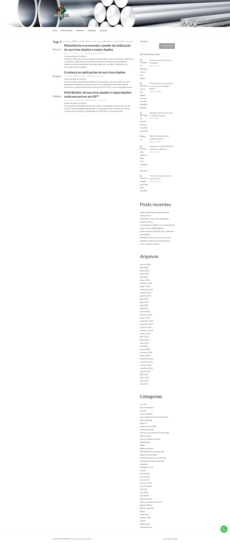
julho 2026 (144, 268)
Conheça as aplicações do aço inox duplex (95, 72)
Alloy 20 (143, 423)
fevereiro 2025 (146, 315)
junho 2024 (144, 340)
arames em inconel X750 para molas (154, 433)
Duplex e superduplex (99, 100)
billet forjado (145, 442)
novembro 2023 (146, 362)
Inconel (143, 470)
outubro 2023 (145, 365)
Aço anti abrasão (146, 408)
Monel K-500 (145, 518)
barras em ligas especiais (150, 439)
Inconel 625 (145, 477)
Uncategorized (146, 527)
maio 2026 (144, 274)
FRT (176, 539)
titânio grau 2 (145, 524)
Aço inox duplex (98, 76)
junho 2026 (144, 271)
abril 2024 (144, 346)
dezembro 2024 (146, 321)
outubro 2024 (145, 327)
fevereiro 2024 (146, 352)
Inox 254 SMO (146, 486)
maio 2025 (144, 305)
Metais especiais (99, 53)
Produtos (80, 30)
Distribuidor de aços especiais (152, 452)
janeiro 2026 (145, 286)
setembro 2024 (146, 330)
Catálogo (92, 30)
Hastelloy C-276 (146, 467)
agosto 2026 (145, 264)
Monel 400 (144, 515)
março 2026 (145, 280)
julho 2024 (144, 337)
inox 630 (143, 489)
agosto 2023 (145, 371)
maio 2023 (144, 381)
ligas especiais (146, 499)
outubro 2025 (145, 293)
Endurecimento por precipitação (153, 458)
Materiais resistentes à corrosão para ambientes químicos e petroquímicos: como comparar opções (155, 241)
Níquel (142, 521)
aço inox (143, 411)
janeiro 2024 (145, 356)
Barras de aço (145, 436)
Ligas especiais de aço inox (151, 502)
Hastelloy (144, 464)
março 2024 (145, 349)
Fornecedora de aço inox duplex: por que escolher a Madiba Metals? (162, 86)
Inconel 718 (145, 480)
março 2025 (145, 312)
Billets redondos (146, 448)
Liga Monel (144, 496)
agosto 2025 (145, 296)
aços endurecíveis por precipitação (154, 417)
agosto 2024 (145, 334)
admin (76, 53)
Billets (142, 445)
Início (55, 30)
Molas (142, 511)
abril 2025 (144, 308)
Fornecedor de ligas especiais (152, 461)
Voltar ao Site (66, 30)
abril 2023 (144, 384)
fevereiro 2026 (146, 283)
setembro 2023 (146, 368)
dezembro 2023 (146, 359)
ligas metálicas (146, 505)
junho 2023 (144, 378)
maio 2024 (144, 343)
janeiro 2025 (145, 318)
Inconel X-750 (146, 483)
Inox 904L (144, 492)
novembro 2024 (146, 324)
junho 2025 (144, 302)
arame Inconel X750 (148, 426)
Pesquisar (144, 41)
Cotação (103, 30)
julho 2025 (144, 299)
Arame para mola (147, 430)
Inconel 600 (145, 474)
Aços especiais (146, 420)
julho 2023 (144, 374)
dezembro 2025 (146, 290)
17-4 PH (143, 404)
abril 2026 (144, 277)
